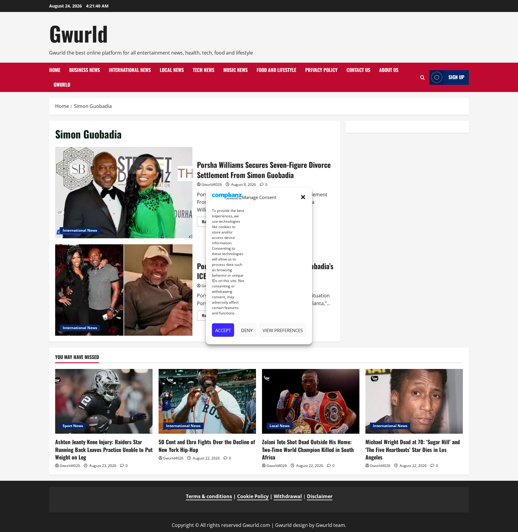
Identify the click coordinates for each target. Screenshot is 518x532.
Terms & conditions (209, 496)
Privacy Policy (321, 69)
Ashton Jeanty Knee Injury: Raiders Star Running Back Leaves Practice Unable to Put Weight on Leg (104, 449)
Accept (223, 330)
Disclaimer (319, 496)
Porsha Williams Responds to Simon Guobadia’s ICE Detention (123, 290)
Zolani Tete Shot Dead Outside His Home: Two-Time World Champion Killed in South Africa (308, 449)
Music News (235, 69)
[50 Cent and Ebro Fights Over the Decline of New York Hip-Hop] (207, 401)
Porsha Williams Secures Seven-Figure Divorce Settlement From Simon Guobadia (123, 192)
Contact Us (358, 69)
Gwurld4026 (211, 184)
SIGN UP (456, 77)
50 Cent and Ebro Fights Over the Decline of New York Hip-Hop (207, 445)
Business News (84, 69)
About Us (388, 69)
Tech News (203, 69)
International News (130, 69)
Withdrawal (288, 496)
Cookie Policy (253, 496)
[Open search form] (422, 77)
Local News (172, 69)
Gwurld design (291, 525)
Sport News (73, 425)
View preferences (283, 330)
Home (54, 69)
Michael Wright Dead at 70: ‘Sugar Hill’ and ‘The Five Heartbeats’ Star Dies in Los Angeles (412, 449)
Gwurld (78, 33)
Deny (246, 330)
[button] (303, 197)
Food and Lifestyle (276, 69)
